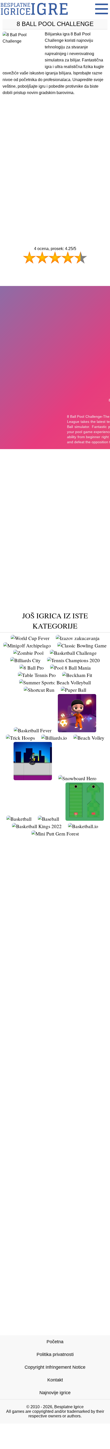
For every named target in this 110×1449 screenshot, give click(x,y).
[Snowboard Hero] (77, 778)
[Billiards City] (25, 660)
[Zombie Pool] (28, 653)
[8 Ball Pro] (31, 667)
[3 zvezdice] (55, 257)
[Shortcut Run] (39, 690)
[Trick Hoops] (20, 738)
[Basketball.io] (83, 826)
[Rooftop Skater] (33, 778)
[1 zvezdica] (29, 257)
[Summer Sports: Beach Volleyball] (55, 682)
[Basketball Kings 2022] (37, 826)
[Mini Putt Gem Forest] (55, 833)
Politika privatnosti (55, 1354)
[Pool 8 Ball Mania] (70, 667)
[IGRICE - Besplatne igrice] (34, 16)
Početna (55, 1341)
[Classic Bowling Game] (82, 645)
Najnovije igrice (55, 1392)
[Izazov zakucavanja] (78, 638)
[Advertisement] (55, 161)
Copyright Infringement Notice (55, 1367)
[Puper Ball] (73, 690)
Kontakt (55, 1379)
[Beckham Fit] (77, 675)
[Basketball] (18, 819)
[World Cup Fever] (30, 638)
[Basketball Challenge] (73, 653)
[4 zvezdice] (67, 257)
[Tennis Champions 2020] (73, 660)
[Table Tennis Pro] (37, 675)
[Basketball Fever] (32, 730)
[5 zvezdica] (80, 257)
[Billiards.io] (54, 738)
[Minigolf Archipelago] (27, 645)
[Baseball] (48, 819)
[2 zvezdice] (42, 257)
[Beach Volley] (88, 738)
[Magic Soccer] (77, 730)
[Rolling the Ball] (84, 819)
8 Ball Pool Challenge (55, 23)
